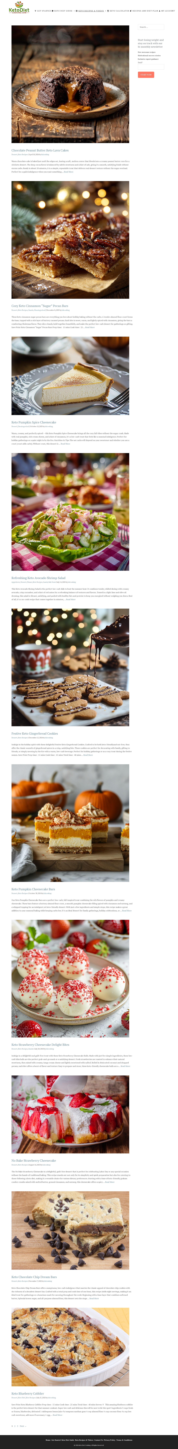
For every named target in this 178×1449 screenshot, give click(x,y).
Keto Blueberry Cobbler (28, 1393)
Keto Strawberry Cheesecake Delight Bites (40, 1045)
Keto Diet (21, 1398)
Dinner (29, 582)
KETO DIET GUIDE (63, 11)
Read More (68, 171)
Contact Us (98, 1440)
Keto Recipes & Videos (84, 1440)
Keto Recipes (23, 154)
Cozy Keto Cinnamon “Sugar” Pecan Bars (40, 306)
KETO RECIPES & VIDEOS (91, 11)
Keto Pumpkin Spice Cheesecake (34, 422)
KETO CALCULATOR (119, 11)
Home (48, 1440)
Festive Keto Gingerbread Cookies (35, 733)
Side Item (51, 582)
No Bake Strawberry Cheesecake (34, 1160)
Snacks (31, 310)
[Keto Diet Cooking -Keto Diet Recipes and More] (19, 7)
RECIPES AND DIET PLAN (145, 11)
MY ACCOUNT (168, 11)
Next (23, 1426)
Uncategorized (39, 310)
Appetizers (16, 582)
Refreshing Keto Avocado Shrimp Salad (38, 578)
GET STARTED (44, 11)
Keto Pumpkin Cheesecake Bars (33, 889)
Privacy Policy (109, 1440)
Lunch (45, 582)
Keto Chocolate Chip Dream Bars (34, 1277)
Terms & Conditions (124, 1440)
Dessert (14, 154)
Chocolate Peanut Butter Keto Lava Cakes (40, 150)
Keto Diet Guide (68, 1440)
